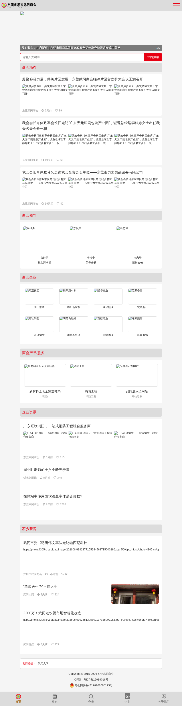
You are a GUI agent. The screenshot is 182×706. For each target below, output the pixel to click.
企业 (127, 701)
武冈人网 (43, 663)
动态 (54, 701)
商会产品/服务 (33, 353)
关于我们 (164, 701)
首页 (18, 701)
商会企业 (29, 277)
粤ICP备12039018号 (95, 679)
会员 (91, 701)
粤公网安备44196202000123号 (94, 685)
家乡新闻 (29, 529)
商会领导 (29, 215)
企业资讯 (29, 412)
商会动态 (29, 67)
